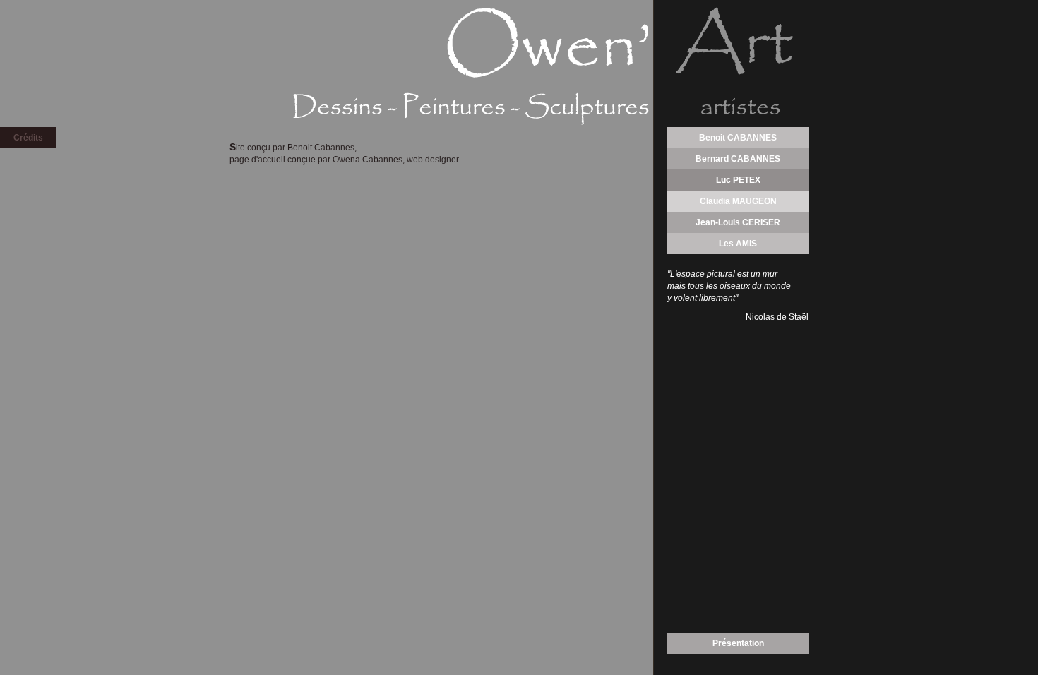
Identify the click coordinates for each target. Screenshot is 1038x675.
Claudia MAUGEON (738, 201)
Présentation (738, 643)
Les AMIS (738, 244)
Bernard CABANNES (738, 159)
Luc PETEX (738, 180)
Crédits (28, 138)
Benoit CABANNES (738, 138)
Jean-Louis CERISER (738, 222)
